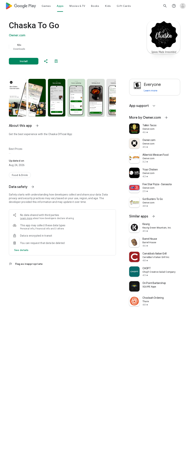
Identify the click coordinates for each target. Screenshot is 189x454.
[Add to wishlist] (56, 61)
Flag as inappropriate (26, 264)
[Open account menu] (182, 5)
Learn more (26, 218)
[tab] (46, 6)
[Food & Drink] (20, 175)
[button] (17, 97)
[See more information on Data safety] (32, 186)
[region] (67, 47)
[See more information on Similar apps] (153, 216)
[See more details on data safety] (21, 250)
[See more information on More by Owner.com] (166, 117)
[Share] (45, 61)
